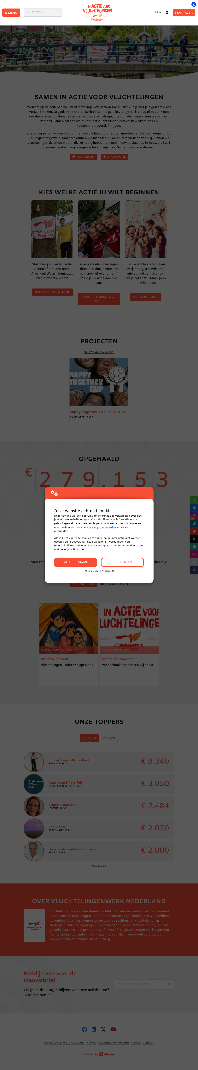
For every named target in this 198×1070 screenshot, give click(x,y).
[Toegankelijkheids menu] (193, 4)
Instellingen (122, 562)
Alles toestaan (75, 562)
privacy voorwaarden (102, 527)
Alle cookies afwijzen (99, 571)
